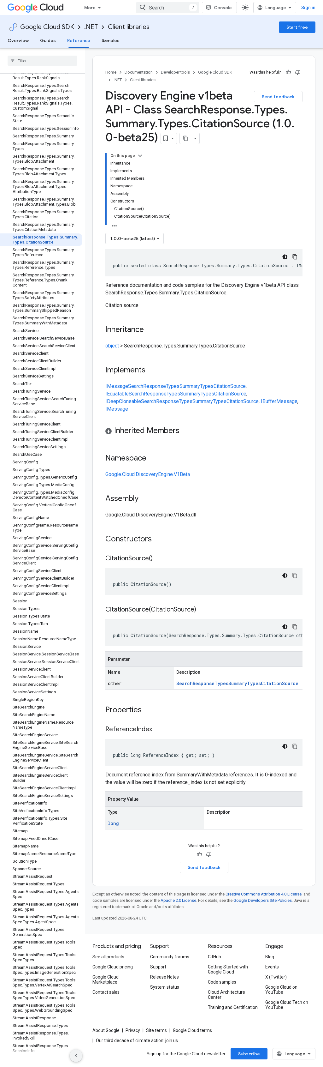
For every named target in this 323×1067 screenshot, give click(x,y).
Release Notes (164, 977)
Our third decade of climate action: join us (137, 1040)
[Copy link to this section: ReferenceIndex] (158, 729)
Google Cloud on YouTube (281, 990)
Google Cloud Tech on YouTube (286, 1005)
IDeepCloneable (123, 401)
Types (172, 386)
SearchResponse (147, 386)
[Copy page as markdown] (185, 138)
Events (272, 966)
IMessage (116, 386)
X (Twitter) (276, 977)
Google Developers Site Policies (262, 900)
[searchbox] (42, 61)
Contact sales (106, 992)
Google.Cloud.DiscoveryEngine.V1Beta (147, 474)
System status (164, 987)
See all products (108, 956)
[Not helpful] (297, 72)
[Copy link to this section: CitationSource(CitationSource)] (202, 610)
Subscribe (249, 1054)
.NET (91, 27)
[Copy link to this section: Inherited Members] (185, 431)
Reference (78, 40)
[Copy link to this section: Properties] (150, 710)
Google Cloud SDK (47, 27)
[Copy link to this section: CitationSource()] (159, 559)
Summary (189, 386)
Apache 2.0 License (178, 900)
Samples (111, 40)
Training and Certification (233, 1007)
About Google (106, 1030)
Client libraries (129, 27)
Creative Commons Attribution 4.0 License (264, 894)
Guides (48, 40)
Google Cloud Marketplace (105, 979)
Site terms (156, 1030)
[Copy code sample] (295, 257)
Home (110, 72)
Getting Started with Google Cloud (228, 969)
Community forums (169, 956)
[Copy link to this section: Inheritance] (150, 330)
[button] (203, 431)
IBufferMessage (279, 401)
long (113, 823)
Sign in (308, 7)
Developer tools (175, 72)
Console (223, 7)
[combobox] (167, 7)
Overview (18, 40)
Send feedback (278, 96)
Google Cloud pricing (112, 966)
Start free (297, 27)
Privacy (133, 1030)
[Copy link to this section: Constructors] (160, 539)
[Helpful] (288, 72)
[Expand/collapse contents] (140, 156)
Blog (269, 956)
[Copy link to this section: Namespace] (152, 458)
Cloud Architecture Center (226, 995)
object (112, 346)
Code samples (222, 982)
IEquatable (117, 394)
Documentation (139, 72)
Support (158, 966)
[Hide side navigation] (76, 1055)
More (90, 7)
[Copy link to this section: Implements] (151, 370)
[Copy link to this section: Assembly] (144, 499)
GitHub (214, 956)
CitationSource (230, 386)
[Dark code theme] (285, 257)
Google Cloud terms (192, 1030)
